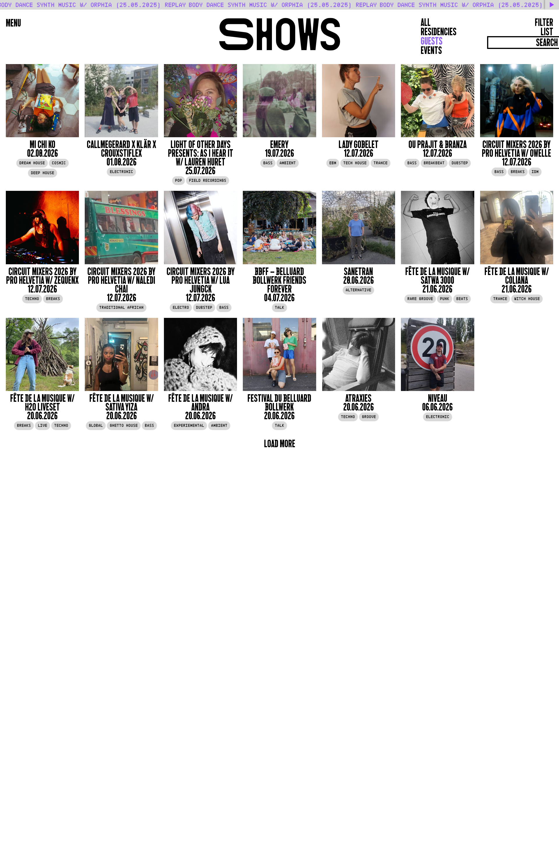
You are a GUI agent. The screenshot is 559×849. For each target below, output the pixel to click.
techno (32, 299)
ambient (288, 163)
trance (381, 163)
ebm (332, 163)
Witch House (527, 299)
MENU (13, 23)
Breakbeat (434, 163)
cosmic (59, 163)
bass (268, 163)
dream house (32, 163)
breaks (518, 172)
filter (544, 22)
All (426, 22)
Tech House (355, 163)
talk (279, 307)
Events (431, 50)
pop (178, 180)
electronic (121, 172)
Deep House (42, 173)
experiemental (189, 425)
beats (462, 299)
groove (369, 417)
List (547, 31)
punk (444, 299)
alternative (358, 290)
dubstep (460, 163)
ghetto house (124, 425)
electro (181, 307)
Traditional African (121, 307)
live (42, 425)
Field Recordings (207, 180)
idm (535, 172)
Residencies (439, 31)
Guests (432, 41)
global (96, 425)
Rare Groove (420, 299)
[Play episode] (42, 100)
